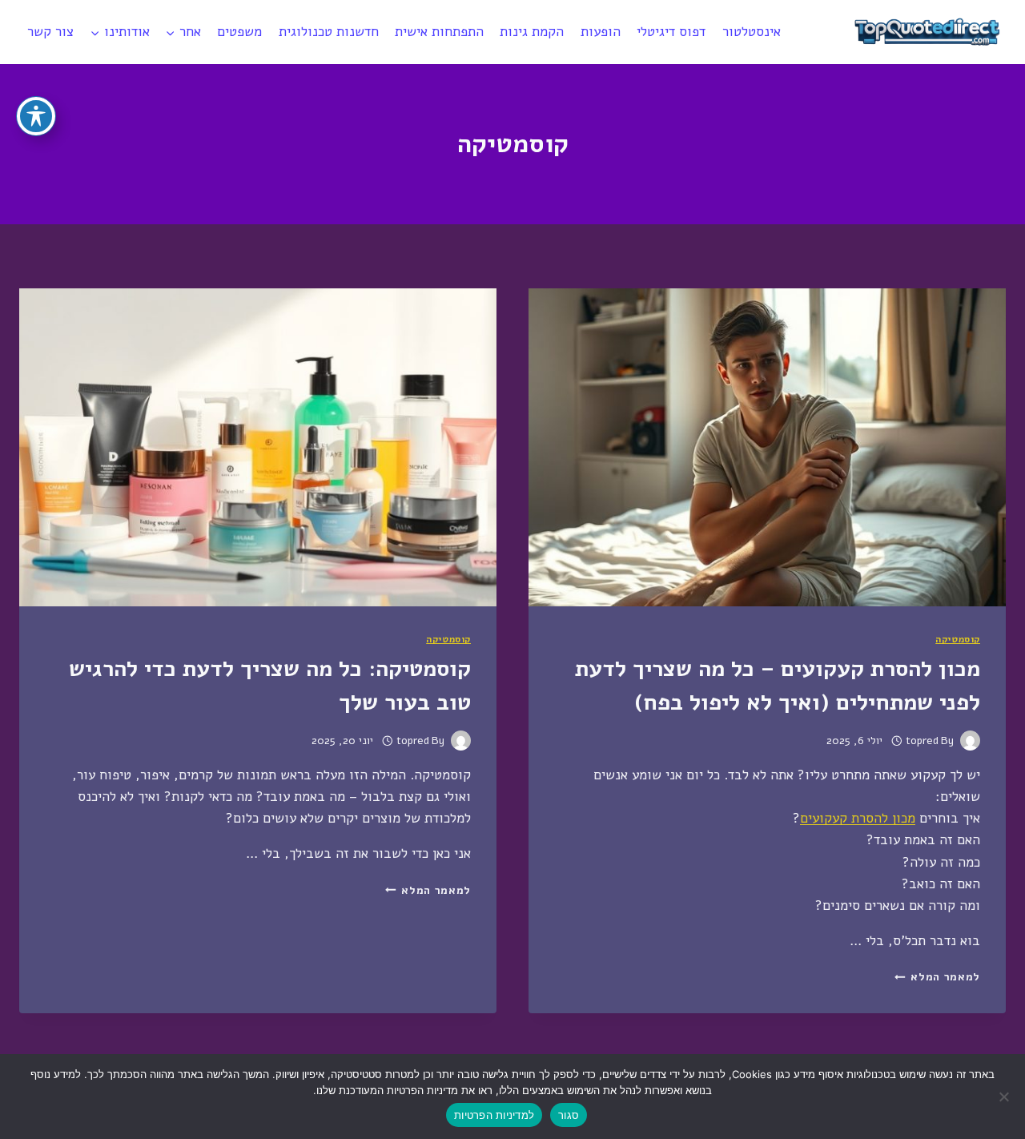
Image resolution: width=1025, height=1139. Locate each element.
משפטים (239, 31)
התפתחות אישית (439, 31)
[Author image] (970, 740)
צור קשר (50, 31)
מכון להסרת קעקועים (857, 818)
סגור (568, 1115)
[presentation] (767, 447)
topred (922, 740)
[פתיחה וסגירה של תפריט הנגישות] (36, 116)
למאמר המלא (937, 976)
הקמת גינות (532, 31)
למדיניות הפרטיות (494, 1115)
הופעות (601, 31)
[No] (1005, 1097)
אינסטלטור (751, 31)
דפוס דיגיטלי (671, 31)
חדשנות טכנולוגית (329, 31)
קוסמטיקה (957, 639)
